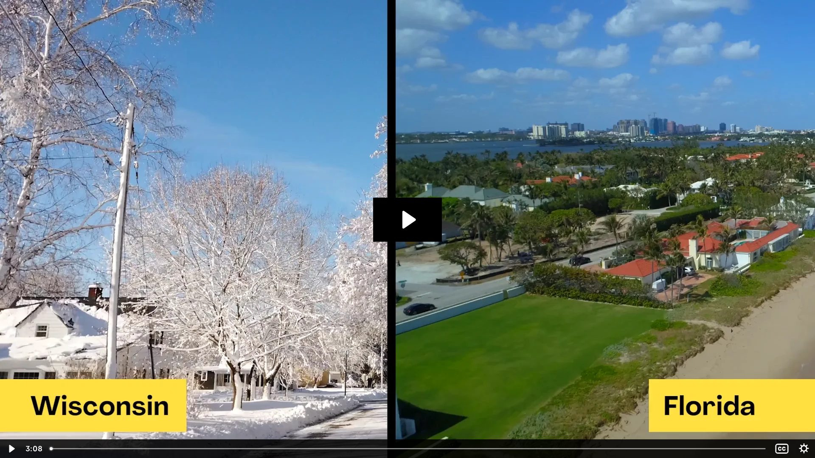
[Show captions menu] (782, 448)
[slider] (408, 448)
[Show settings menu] (804, 448)
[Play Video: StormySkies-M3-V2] (407, 220)
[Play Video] (11, 448)
